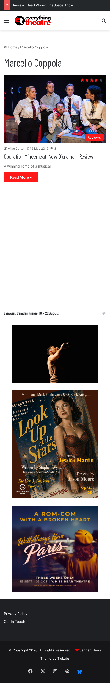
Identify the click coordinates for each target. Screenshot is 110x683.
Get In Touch (14, 621)
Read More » (21, 177)
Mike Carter (16, 148)
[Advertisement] (55, 248)
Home (12, 47)
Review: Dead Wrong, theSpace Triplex (44, 5)
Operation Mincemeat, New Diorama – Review (48, 156)
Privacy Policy (15, 614)
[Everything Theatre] (33, 20)
